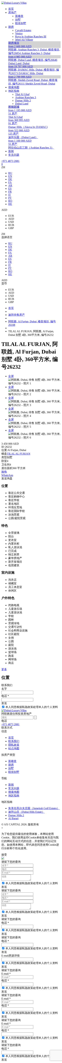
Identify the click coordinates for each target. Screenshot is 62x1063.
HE (10, 204)
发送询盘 (6, 478)
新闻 (11, 784)
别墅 (11, 768)
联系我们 (13, 741)
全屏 (11, 376)
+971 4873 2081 (10, 161)
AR (10, 185)
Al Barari (13, 818)
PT (10, 197)
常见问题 (13, 788)
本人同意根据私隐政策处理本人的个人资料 (32, 707)
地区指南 (13, 795)
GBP (11, 228)
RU (10, 173)
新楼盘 (12, 761)
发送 (4, 703)
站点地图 (13, 748)
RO (10, 200)
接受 (4, 854)
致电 (4, 471)
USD (11, 221)
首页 (11, 737)
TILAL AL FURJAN (18, 453)
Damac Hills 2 (16, 815)
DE (10, 179)
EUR (11, 215)
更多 (4, 669)
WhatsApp (7, 475)
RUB (11, 225)
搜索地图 (13, 791)
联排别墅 (13, 772)
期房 (11, 764)
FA (10, 182)
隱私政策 (13, 744)
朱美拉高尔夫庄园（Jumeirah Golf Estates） (34, 808)
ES (10, 188)
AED (11, 218)
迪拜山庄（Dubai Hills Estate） (26, 811)
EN (10, 176)
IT (9, 194)
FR (10, 191)
